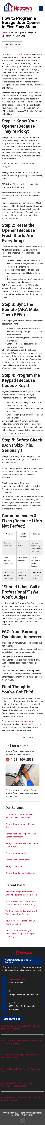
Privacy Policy (27, 1115)
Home (4, 32)
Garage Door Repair (14, 866)
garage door (27, 721)
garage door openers (23, 54)
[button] (41, 8)
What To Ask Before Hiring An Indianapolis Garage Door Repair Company (20, 933)
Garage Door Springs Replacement (21, 873)
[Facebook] (22, 1120)
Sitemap (15, 1115)
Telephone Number (17, 979)
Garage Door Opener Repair (18, 860)
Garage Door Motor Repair (17, 853)
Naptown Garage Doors (30, 1113)
